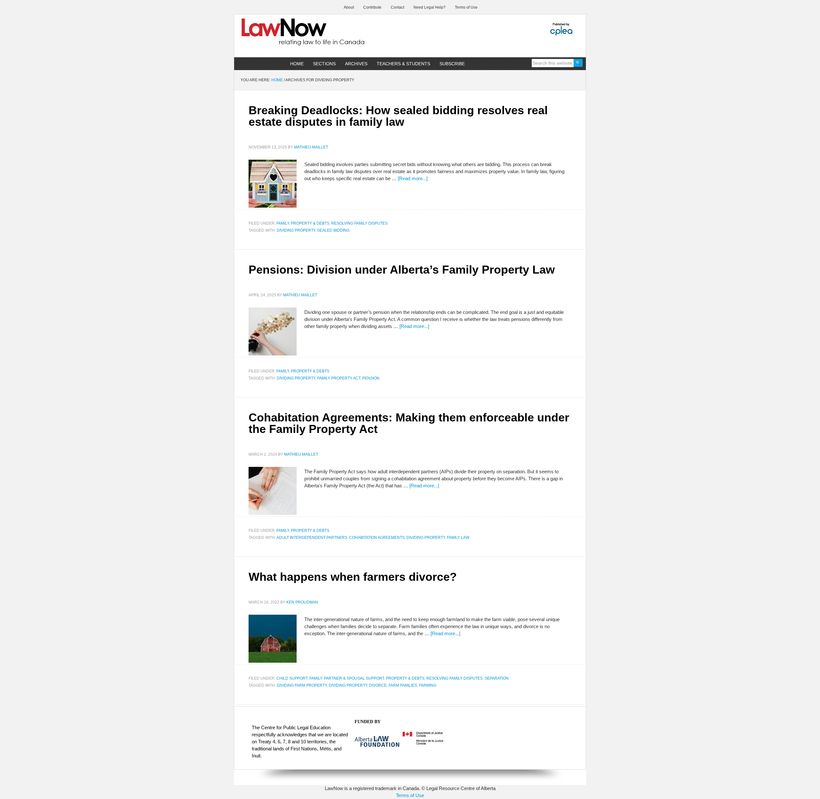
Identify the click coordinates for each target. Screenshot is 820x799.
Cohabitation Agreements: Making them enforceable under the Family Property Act (409, 423)
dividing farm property (302, 685)
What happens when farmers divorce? (353, 576)
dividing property (296, 230)
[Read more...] (413, 178)
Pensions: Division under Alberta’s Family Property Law (402, 269)
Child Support (292, 678)
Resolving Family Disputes (359, 223)
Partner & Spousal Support (354, 678)
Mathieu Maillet (311, 147)
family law (458, 537)
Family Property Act (338, 378)
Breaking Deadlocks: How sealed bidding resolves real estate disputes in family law (398, 116)
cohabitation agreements (377, 537)
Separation (497, 678)
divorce (378, 685)
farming (427, 685)
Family (282, 223)
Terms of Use (410, 795)
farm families (403, 685)
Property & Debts (310, 223)
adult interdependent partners (311, 537)
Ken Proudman (302, 602)
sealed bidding (333, 230)
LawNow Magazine (288, 36)
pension (371, 378)
